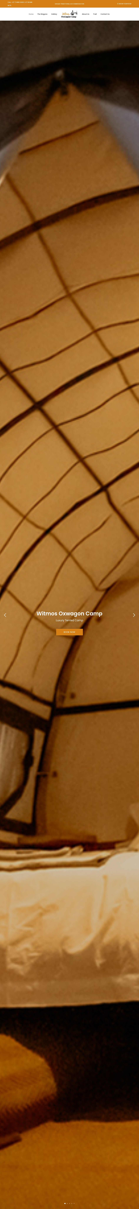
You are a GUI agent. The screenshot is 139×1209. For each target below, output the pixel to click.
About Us (85, 14)
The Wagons (42, 14)
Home (31, 14)
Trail (95, 14)
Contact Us (105, 14)
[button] (124, 4)
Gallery (54, 14)
